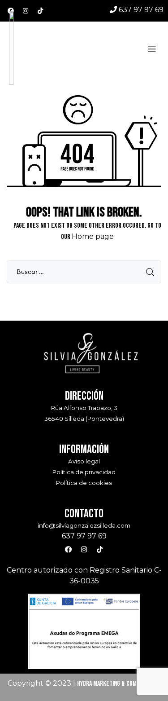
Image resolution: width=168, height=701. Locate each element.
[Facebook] (10, 10)
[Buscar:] (84, 272)
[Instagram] (25, 10)
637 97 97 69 (140, 9)
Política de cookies (84, 482)
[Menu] (156, 49)
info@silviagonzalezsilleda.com (84, 525)
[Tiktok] (40, 10)
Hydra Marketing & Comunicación (119, 683)
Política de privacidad (84, 472)
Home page (93, 236)
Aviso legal (84, 461)
